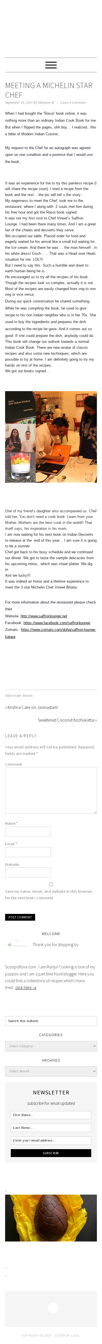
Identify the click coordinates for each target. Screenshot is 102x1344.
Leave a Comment (73, 102)
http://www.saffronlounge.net (44, 616)
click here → (26, 987)
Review (28, 696)
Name (11, 823)
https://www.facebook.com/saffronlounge (57, 623)
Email (11, 843)
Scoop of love (51, 29)
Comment (13, 764)
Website (12, 864)
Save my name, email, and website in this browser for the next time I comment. (48, 894)
